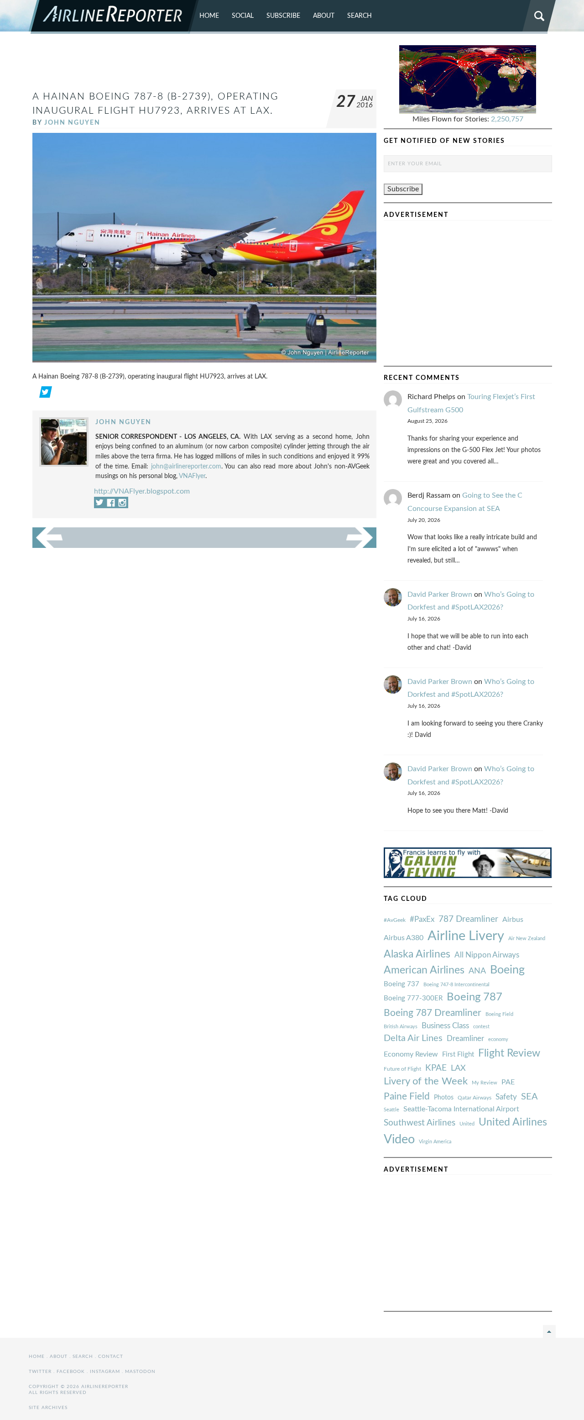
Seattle (391, 1109)
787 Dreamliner (468, 919)
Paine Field (407, 1096)
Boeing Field (499, 1014)
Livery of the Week (426, 1081)
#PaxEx (422, 919)
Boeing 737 (401, 984)
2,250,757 (507, 119)
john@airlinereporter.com (186, 466)
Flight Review (509, 1053)
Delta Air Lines (413, 1038)
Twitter (40, 1371)
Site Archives (48, 1407)
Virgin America (435, 1141)
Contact (110, 1356)
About (323, 15)
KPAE (436, 1068)
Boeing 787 (474, 997)
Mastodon (140, 1371)
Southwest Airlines (419, 1122)
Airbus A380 (403, 937)
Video (399, 1139)
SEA (529, 1096)
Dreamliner (465, 1038)
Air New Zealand (526, 938)
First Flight (458, 1054)
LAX (458, 1068)
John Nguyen (72, 122)
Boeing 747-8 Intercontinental (456, 984)
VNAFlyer (192, 476)
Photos (444, 1097)
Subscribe (283, 15)
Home (209, 15)
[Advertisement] (204, 65)
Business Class (445, 1026)
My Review (484, 1082)
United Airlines (513, 1122)
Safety (506, 1097)
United (466, 1123)
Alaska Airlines (417, 954)
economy (498, 1039)
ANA (477, 971)
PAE (508, 1082)
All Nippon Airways (486, 955)
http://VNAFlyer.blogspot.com (142, 491)
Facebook (71, 1371)
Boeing (507, 970)
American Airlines (424, 970)
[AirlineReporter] (114, 17)
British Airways (400, 1026)
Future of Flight (402, 1069)
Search (359, 15)
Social (243, 15)
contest (481, 1026)
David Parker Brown (439, 594)
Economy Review (411, 1054)
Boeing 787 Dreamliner (432, 1013)
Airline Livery (466, 936)
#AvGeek (395, 920)
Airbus (512, 919)
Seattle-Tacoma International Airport (461, 1109)
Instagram (105, 1371)
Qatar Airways (474, 1097)
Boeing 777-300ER (413, 998)
